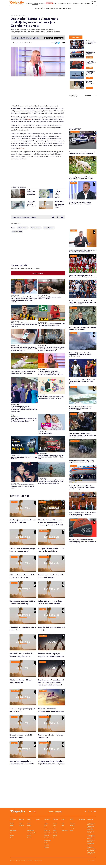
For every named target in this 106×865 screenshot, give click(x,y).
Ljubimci (46, 842)
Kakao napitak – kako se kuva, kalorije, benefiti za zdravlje (50, 602)
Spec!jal (29, 835)
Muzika (54, 830)
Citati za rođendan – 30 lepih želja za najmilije (21, 681)
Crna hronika (54, 8)
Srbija (69, 8)
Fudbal (89, 87)
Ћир (94, 1)
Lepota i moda (44, 530)
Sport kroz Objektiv (31, 833)
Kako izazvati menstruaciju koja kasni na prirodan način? (22, 550)
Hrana (14, 501)
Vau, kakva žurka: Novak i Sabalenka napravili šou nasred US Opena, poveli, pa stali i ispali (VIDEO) (82, 302)
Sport (55, 3)
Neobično (43, 690)
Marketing (18, 860)
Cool (82, 3)
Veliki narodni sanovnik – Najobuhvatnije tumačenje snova (51, 710)
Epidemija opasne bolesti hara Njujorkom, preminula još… (31, 192)
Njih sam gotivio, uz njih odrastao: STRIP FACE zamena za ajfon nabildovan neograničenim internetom (91, 840)
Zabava (21, 819)
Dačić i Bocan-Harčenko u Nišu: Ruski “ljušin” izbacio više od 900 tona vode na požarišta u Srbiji (82, 487)
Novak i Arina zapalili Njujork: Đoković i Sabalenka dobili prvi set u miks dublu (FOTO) (82, 381)
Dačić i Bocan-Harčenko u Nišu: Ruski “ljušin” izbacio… (90, 53)
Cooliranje (21, 825)
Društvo (42, 8)
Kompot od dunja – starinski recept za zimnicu (21, 736)
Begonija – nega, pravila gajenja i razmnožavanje (23, 710)
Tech (71, 819)
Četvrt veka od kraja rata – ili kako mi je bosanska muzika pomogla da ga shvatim (91, 851)
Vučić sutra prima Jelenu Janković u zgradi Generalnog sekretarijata (82, 328)
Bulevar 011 (42, 3)
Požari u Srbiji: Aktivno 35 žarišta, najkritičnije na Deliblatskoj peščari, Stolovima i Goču (80, 354)
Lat (92, 1)
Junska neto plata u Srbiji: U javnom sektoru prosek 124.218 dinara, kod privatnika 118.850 (80, 408)
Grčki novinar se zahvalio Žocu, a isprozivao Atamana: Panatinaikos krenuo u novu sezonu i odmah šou (82, 435)
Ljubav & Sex (47, 830)
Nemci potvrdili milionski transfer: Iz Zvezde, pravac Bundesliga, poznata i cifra (82, 276)
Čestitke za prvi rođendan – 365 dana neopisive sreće (50, 576)
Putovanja (46, 835)
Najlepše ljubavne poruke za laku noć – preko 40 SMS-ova (51, 550)
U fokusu (35, 3)
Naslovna (13, 15)
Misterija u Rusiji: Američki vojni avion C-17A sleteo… (90, 73)
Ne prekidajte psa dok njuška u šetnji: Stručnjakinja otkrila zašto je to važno (81, 177)
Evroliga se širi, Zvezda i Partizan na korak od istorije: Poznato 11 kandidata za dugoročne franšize (82, 541)
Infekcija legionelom (49, 227)
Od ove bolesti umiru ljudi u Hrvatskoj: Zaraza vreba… (31, 204)
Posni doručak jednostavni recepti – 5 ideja (51, 629)
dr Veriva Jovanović (35, 227)
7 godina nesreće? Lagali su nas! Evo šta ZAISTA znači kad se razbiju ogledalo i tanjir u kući (51, 682)
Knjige (54, 828)
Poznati (42, 662)
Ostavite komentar (37, 273)
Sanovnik (46, 847)
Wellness (46, 823)
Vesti (63, 823)
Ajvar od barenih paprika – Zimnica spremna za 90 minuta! (22, 763)
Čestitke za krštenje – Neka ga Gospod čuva (50, 736)
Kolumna (90, 819)
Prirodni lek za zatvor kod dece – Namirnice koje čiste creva (23, 655)
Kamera (54, 823)
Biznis (48, 8)
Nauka (71, 830)
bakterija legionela (22, 227)
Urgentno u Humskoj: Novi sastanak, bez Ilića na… (91, 83)
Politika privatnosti (38, 860)
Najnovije (29, 3)
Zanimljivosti (64, 830)
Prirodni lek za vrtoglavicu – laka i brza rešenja (23, 629)
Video (38, 819)
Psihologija (47, 837)
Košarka (89, 67)
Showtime (29, 837)
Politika (37, 8)
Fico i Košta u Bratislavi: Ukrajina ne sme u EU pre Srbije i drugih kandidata (82, 251)
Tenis (28, 828)
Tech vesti (72, 823)
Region (65, 8)
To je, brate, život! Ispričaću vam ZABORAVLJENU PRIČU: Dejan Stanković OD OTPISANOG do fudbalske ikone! (91, 827)
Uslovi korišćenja (29, 860)
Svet (60, 8)
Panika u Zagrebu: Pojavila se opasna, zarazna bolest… (58, 194)
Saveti (63, 825)
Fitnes (45, 828)
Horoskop (88, 3)
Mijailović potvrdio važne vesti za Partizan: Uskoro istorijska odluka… (80, 203)
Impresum (12, 860)
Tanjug (29, 119)
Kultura (55, 819)
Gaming (72, 828)
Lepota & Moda (47, 833)
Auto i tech (76, 3)
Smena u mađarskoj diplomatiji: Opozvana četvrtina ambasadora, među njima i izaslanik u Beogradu (82, 514)
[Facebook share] (56, 43)
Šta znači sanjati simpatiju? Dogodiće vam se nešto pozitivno (51, 655)
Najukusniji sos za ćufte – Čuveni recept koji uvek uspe (23, 521)
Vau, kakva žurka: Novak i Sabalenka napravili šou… (91, 42)
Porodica (46, 845)
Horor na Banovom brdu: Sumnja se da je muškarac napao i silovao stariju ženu (82, 152)
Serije (54, 837)
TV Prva (21, 148)
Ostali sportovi (30, 830)
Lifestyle (69, 3)
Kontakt (23, 860)
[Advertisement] (38, 91)
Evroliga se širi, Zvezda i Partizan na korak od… (91, 62)
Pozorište (55, 833)
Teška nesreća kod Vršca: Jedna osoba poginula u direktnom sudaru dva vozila (81, 461)
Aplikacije (72, 825)
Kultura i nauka (62, 3)
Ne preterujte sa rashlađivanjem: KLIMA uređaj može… (59, 204)
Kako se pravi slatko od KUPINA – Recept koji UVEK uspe (22, 602)
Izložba (54, 825)
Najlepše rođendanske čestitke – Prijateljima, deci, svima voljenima (51, 763)
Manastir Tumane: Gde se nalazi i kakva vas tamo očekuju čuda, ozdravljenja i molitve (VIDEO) (51, 522)
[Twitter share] (58, 43)
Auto (63, 819)
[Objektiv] (17, 3)
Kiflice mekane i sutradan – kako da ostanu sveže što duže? (22, 576)
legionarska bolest (17, 231)
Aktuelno (55, 835)
